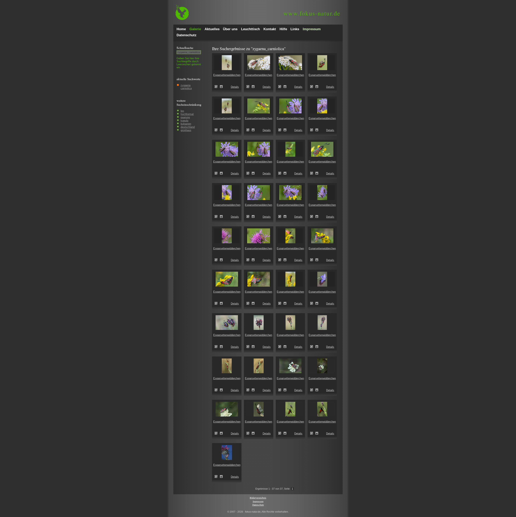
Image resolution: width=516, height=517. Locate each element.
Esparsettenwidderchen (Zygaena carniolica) (217, 86)
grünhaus (186, 130)
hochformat (187, 114)
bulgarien (186, 123)
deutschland (188, 126)
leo (182, 110)
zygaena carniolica (186, 87)
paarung (185, 117)
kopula (184, 120)
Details (235, 86)
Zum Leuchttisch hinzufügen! (221, 86)
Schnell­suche (185, 48)
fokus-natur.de (311, 13)
